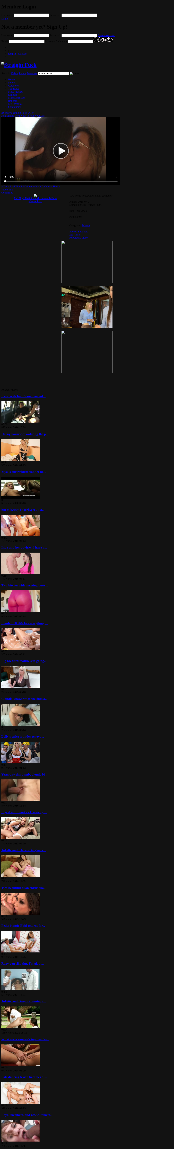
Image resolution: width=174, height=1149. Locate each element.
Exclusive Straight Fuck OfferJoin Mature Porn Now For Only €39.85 (23, 114)
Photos (22, 73)
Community (14, 106)
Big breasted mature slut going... (24, 661)
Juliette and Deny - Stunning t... (23, 1001)
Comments (7, 192)
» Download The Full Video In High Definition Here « (30, 186)
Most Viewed (15, 91)
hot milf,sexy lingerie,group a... (23, 509)
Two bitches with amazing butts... (24, 585)
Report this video (78, 237)
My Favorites (15, 103)
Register (17, 53)
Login (4, 18)
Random (12, 100)
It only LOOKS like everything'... (24, 623)
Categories (14, 85)
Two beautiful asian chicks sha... (23, 888)
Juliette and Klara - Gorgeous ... (23, 850)
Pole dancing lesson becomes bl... (24, 1077)
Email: (4, 41)
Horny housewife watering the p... (24, 434)
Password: (55, 15)
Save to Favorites (78, 231)
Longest (12, 94)
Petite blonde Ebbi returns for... (23, 925)
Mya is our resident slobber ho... (23, 472)
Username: (7, 15)
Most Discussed (16, 97)
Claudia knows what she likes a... (24, 699)
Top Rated (13, 88)
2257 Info (74, 234)
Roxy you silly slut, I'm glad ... (22, 963)
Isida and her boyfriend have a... (24, 547)
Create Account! (106, 35)
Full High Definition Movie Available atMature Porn (35, 200)
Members (32, 73)
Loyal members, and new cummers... (27, 1115)
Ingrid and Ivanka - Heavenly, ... (24, 812)
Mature (86, 225)
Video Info (7, 189)
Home (11, 79)
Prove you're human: (56, 41)
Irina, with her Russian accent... (23, 396)
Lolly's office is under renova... (22, 736)
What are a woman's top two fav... (25, 1039)
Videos (14, 73)
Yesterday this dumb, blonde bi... (24, 774)
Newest (12, 82)
